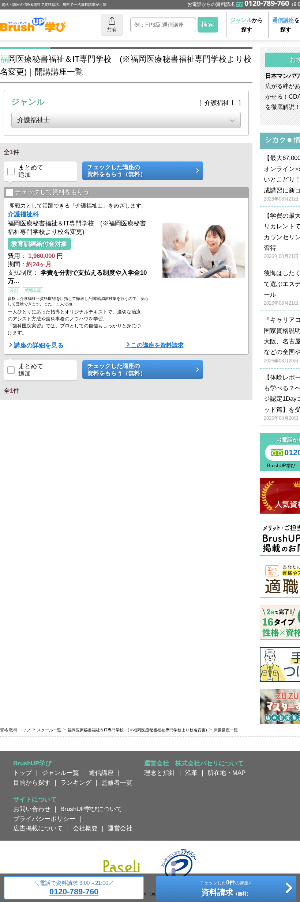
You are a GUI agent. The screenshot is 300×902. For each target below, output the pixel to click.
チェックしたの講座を (226, 888)
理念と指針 (159, 772)
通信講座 (101, 772)
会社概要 (85, 828)
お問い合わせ (31, 809)
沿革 (191, 772)
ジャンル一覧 (60, 772)
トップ (22, 772)
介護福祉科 (23, 214)
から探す (246, 25)
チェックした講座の (116, 171)
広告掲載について (38, 828)
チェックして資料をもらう (52, 192)
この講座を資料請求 (157, 345)
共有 (112, 30)
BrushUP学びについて (91, 809)
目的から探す (31, 782)
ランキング (75, 782)
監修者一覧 (116, 782)
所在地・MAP (226, 772)
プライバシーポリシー (44, 818)
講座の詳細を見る (39, 345)
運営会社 (120, 828)
